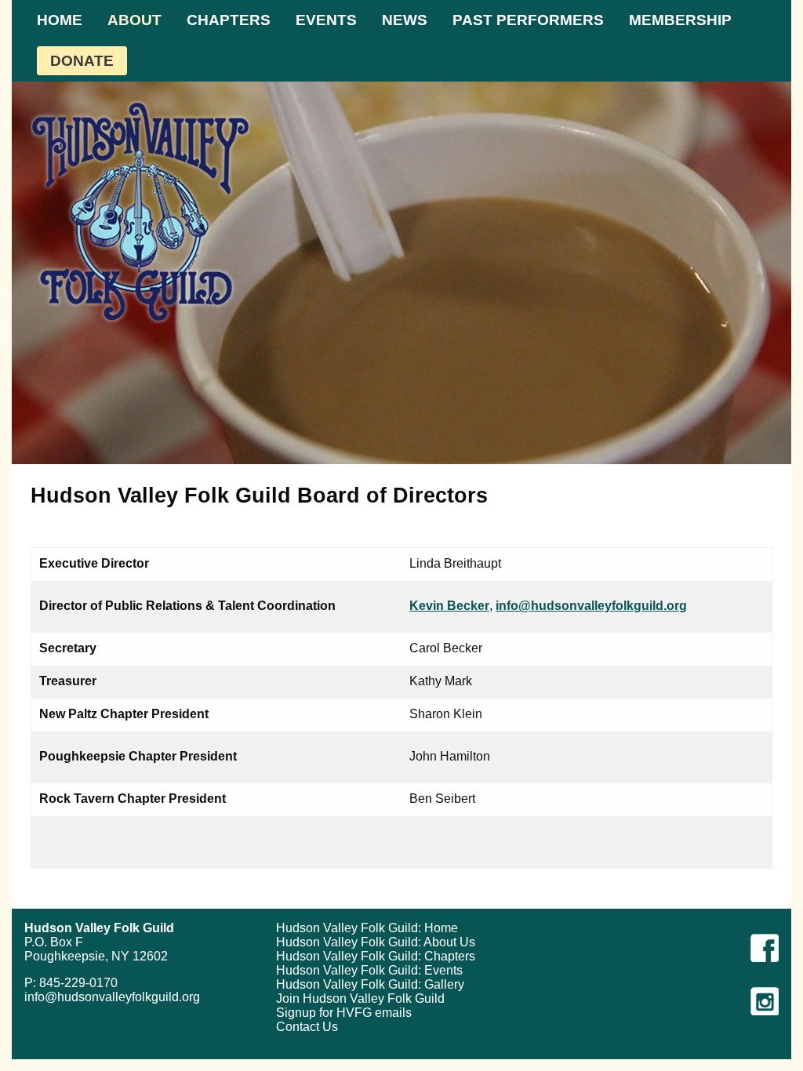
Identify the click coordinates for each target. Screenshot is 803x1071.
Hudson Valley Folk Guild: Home (367, 928)
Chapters (229, 20)
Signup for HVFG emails (344, 1012)
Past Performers (528, 20)
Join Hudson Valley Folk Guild (360, 998)
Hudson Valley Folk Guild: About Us (375, 942)
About (134, 20)
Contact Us (307, 1026)
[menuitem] (59, 20)
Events (326, 20)
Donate (82, 61)
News (404, 20)
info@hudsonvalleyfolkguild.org (591, 605)
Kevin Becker (449, 605)
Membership (680, 20)
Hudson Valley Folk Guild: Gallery (370, 984)
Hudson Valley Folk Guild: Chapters (375, 956)
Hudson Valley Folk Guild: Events (369, 970)
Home (59, 20)
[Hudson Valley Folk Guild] (140, 212)
